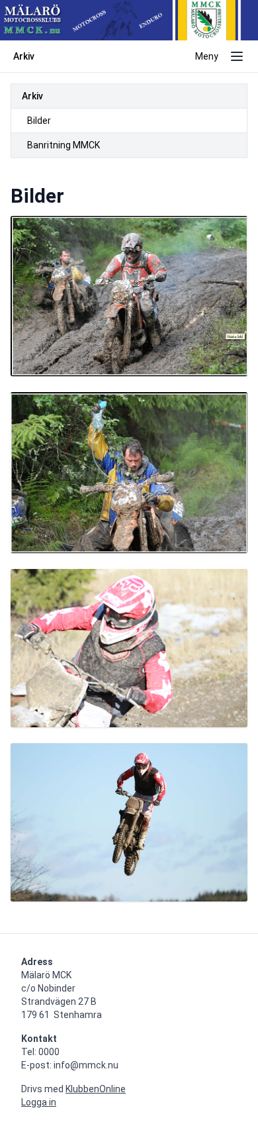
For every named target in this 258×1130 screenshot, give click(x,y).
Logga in (38, 1102)
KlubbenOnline (95, 1089)
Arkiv (32, 96)
